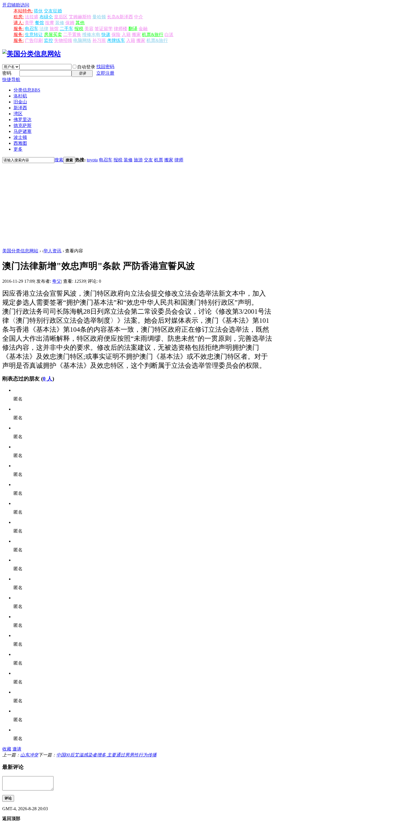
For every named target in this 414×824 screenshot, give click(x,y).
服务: (19, 28)
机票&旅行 (152, 34)
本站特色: (23, 10)
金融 (143, 28)
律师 (178, 159)
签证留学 (104, 28)
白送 (168, 34)
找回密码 (105, 66)
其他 (79, 22)
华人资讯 (52, 250)
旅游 (138, 159)
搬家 (136, 34)
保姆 (69, 22)
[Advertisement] (207, 205)
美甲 (29, 22)
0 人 (47, 379)
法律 (43, 28)
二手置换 (72, 34)
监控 (48, 40)
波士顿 (20, 137)
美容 (89, 28)
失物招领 (63, 40)
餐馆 (39, 22)
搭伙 (38, 10)
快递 (105, 34)
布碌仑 (46, 16)
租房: (19, 16)
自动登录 (86, 66)
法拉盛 (31, 16)
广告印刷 (34, 40)
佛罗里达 (23, 119)
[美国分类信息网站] (31, 53)
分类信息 (27, 90)
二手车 (66, 28)
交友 (148, 159)
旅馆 (54, 28)
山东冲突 (29, 754)
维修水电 (91, 34)
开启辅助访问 (15, 5)
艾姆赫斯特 (80, 16)
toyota (92, 159)
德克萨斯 (23, 125)
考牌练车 (116, 40)
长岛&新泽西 (120, 16)
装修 (59, 22)
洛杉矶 (20, 95)
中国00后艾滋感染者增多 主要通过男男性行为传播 (106, 754)
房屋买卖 (53, 34)
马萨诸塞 (23, 131)
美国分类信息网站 (20, 250)
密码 (6, 73)
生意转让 (34, 34)
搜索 (58, 159)
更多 (18, 149)
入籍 (126, 34)
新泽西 (20, 107)
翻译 (132, 28)
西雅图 (20, 143)
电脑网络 (82, 40)
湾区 (18, 113)
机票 (158, 159)
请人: (19, 22)
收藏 (6, 749)
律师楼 (120, 28)
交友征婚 (53, 10)
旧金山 (20, 101)
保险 (116, 34)
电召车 (31, 28)
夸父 (56, 281)
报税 (78, 28)
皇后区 (61, 16)
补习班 (99, 40)
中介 (138, 16)
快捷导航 (11, 79)
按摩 (49, 22)
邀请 (16, 749)
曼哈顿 (99, 16)
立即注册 (105, 73)
